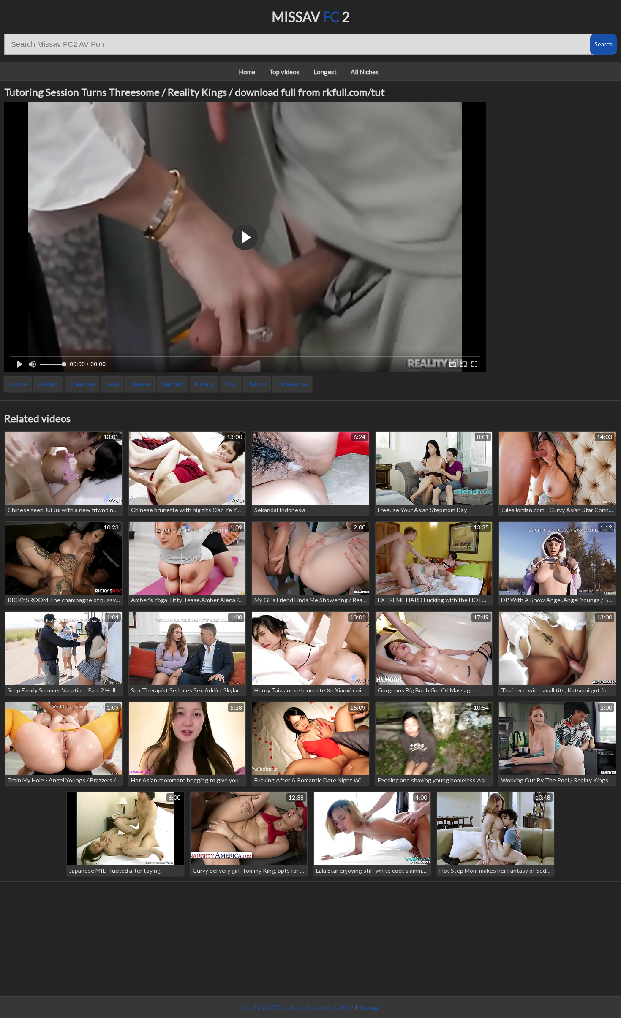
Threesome (292, 383)
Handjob (173, 383)
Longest (325, 72)
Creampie (82, 383)
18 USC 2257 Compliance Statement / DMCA (298, 1007)
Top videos (284, 72)
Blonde (17, 383)
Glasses (140, 383)
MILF (230, 383)
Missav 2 (311, 16)
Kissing (204, 383)
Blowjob (48, 383)
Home (247, 72)
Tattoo (257, 383)
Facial (112, 383)
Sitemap (369, 1007)
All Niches (365, 72)
